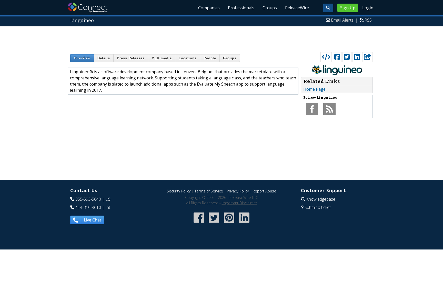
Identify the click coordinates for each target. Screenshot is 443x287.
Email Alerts (342, 20)
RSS (368, 20)
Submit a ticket (318, 207)
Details (103, 58)
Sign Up (347, 8)
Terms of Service (209, 191)
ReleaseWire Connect (87, 8)
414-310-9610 (88, 207)
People (210, 58)
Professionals (241, 8)
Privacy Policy (238, 191)
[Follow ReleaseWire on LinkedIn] (244, 223)
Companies (209, 8)
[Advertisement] (221, 38)
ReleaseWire (297, 8)
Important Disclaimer (239, 202)
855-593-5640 (88, 199)
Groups (270, 8)
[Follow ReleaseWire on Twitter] (214, 223)
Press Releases (131, 58)
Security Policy (179, 191)
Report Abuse (264, 191)
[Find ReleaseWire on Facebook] (199, 223)
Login (367, 8)
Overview (82, 58)
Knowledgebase (320, 199)
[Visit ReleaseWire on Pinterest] (229, 223)
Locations (188, 58)
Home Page (314, 89)
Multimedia (162, 58)
